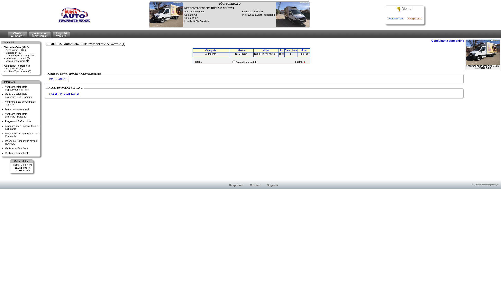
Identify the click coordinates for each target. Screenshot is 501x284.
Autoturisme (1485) (15, 50)
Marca (241, 50)
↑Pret (304, 50)
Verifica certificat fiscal (16, 148)
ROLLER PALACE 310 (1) (64, 93)
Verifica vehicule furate (17, 153)
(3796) (16, 47)
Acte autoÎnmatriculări (40, 34)
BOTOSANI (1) (57, 79)
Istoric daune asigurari (17, 109)
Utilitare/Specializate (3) (18, 71)
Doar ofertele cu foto (246, 62)
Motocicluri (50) (14, 53)
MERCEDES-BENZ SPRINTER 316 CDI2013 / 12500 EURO (482, 67)
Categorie (210, 50)
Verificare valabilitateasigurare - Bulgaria (16, 115)
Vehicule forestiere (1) (17, 61)
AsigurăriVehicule (61, 34)
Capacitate (291, 50)
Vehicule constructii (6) (18, 58)
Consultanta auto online (447, 40)
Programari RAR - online (18, 121)
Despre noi (236, 185)
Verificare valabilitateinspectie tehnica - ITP (17, 88)
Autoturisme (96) (14, 68)
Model (266, 50)
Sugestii (272, 185)
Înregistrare (414, 18)
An (281, 50)
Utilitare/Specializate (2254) (20, 55)
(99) (17, 65)
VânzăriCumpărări (17, 34)
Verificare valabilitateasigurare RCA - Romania (18, 96)
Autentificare (395, 18)
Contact (255, 185)
